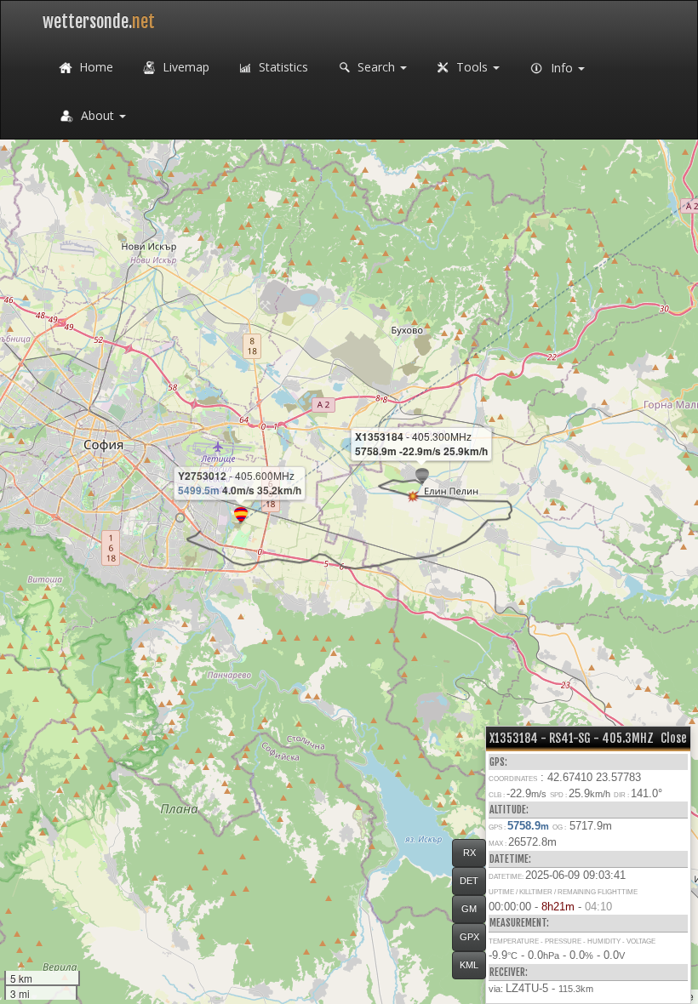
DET (469, 881)
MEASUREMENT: (519, 922)
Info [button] (561, 68)
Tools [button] (472, 67)
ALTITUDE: (509, 809)
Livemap (184, 67)
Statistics (281, 67)
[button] (180, 517)
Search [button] (376, 67)
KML (469, 965)
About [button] (97, 115)
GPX (469, 937)
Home (94, 67)
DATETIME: (510, 859)
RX (469, 852)
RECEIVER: (508, 972)
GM (469, 909)
